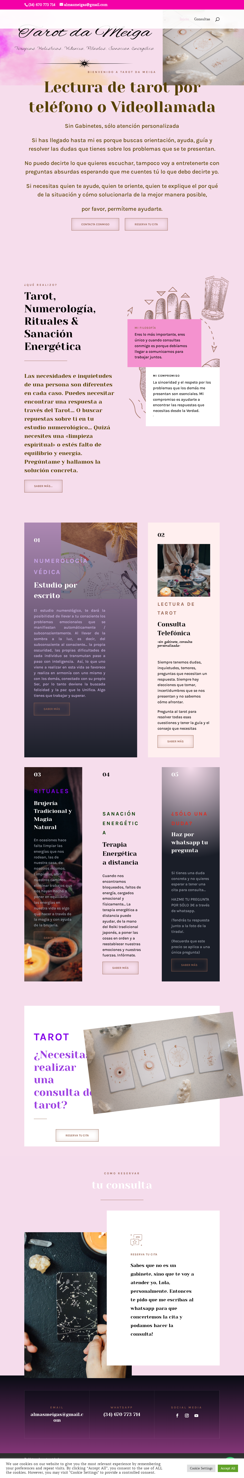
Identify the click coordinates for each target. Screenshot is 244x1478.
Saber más (52, 709)
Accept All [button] (228, 1468)
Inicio (184, 19)
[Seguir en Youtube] (196, 1415)
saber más (52, 937)
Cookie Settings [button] (201, 1468)
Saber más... (43, 486)
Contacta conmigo (95, 224)
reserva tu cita (77, 1135)
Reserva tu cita (146, 224)
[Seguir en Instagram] (187, 1415)
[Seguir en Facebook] (177, 1415)
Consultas (202, 19)
